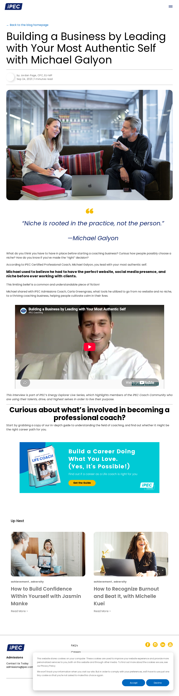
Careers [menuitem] (76, 652)
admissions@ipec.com (20, 667)
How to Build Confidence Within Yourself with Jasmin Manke (46, 596)
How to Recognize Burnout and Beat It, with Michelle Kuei (126, 596)
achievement (20, 581)
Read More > (19, 611)
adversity (37, 581)
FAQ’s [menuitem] (74, 645)
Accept (133, 682)
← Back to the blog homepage (27, 25)
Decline (158, 682)
